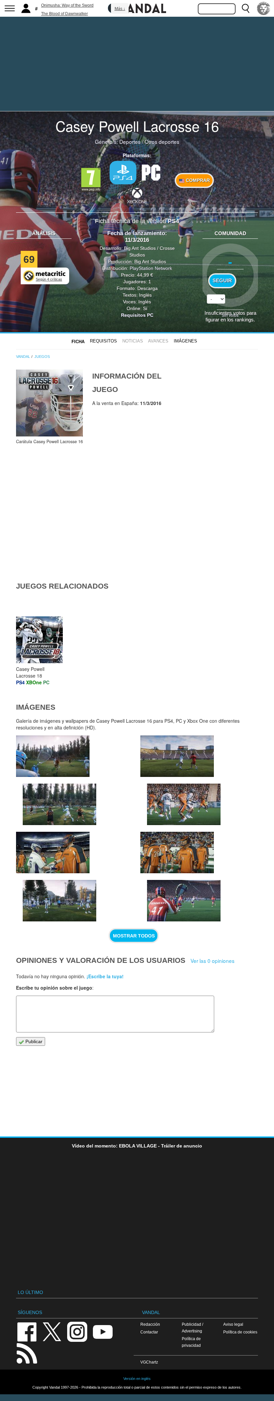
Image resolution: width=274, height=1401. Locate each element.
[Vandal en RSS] (26, 1352)
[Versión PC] (151, 172)
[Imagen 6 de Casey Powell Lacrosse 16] (59, 900)
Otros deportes (162, 141)
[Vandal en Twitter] (52, 1331)
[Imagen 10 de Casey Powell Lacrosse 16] (59, 804)
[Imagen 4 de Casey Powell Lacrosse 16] (184, 900)
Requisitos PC (137, 315)
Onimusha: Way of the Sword (67, 5)
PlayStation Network (151, 268)
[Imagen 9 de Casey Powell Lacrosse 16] (177, 756)
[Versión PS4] (123, 172)
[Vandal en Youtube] (102, 1331)
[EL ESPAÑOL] (263, 8)
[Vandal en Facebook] (26, 1331)
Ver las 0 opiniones (212, 960)
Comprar (197, 180)
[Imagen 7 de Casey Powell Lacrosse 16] (53, 852)
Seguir (222, 280)
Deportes (130, 141)
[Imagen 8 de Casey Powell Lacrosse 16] (184, 804)
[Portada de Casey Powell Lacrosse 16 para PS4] (49, 403)
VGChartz (149, 1362)
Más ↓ (120, 8)
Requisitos (103, 340)
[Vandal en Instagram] (77, 1331)
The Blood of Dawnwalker (64, 13)
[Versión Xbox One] (137, 195)
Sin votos (230, 315)
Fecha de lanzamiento (136, 233)
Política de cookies (240, 1332)
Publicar (33, 1041)
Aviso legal (233, 1324)
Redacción (150, 1324)
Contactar (149, 1332)
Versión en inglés (137, 1379)
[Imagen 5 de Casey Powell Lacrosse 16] (177, 852)
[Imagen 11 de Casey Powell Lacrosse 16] (53, 756)
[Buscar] (246, 8)
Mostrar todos (134, 935)
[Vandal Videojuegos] (137, 7)
